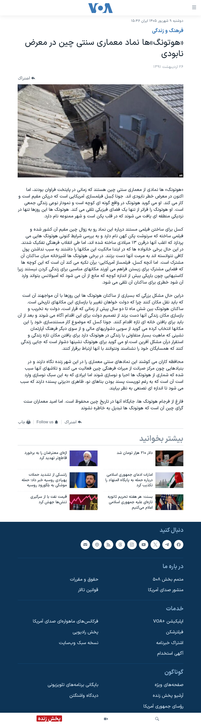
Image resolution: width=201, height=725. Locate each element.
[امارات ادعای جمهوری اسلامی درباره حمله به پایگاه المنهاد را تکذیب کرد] (169, 480)
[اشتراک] (85, 544)
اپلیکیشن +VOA (168, 621)
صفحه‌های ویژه (169, 685)
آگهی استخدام (170, 653)
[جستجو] (157, 719)
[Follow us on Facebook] (178, 544)
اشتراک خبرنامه (169, 643)
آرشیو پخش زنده (168, 695)
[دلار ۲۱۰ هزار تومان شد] (169, 458)
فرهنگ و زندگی (167, 31)
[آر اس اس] (108, 544)
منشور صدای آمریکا (165, 590)
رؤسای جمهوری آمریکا (163, 706)
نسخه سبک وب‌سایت (78, 643)
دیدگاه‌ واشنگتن (83, 695)
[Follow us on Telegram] (167, 544)
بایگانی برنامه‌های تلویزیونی (73, 685)
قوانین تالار (88, 590)
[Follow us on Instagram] (132, 544)
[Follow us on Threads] (120, 544)
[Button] (26, 78)
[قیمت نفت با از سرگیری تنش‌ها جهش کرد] (84, 502)
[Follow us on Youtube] (143, 544)
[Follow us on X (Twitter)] (155, 544)
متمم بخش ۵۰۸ (168, 579)
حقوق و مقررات (84, 579)
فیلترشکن (174, 632)
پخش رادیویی (85, 632)
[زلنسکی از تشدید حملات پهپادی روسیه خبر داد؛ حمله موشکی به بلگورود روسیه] (84, 480)
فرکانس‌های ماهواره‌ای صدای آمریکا (65, 621)
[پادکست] (96, 544)
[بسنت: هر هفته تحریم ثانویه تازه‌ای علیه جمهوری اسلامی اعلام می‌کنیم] (169, 502)
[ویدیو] (106, 719)
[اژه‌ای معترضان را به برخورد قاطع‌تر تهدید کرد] (84, 458)
